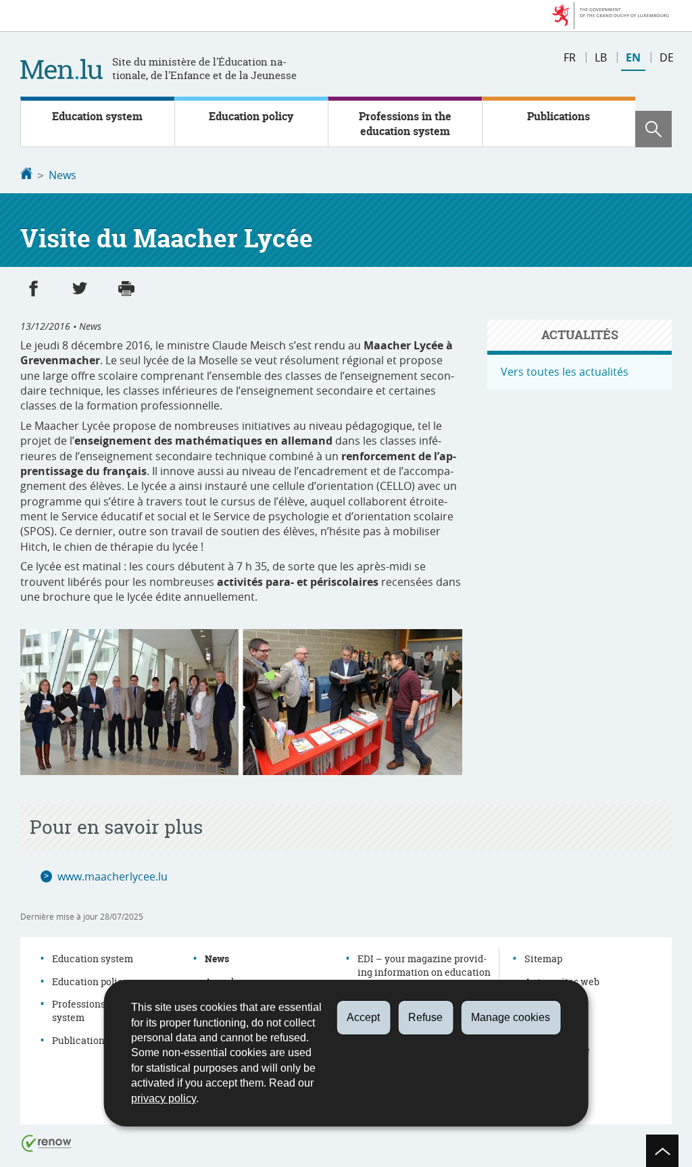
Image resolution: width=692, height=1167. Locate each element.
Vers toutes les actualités (564, 371)
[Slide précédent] (25, 697)
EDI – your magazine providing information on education (424, 965)
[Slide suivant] (457, 697)
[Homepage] (26, 175)
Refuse (425, 1017)
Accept (363, 1017)
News (62, 175)
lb (601, 57)
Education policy (251, 116)
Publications (558, 116)
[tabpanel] (241, 702)
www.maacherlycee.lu (112, 876)
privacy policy (163, 1098)
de (667, 57)
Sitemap (543, 958)
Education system (97, 116)
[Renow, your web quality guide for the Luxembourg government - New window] (46, 1142)
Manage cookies (510, 1017)
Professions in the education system (405, 124)
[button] (653, 129)
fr (570, 57)
